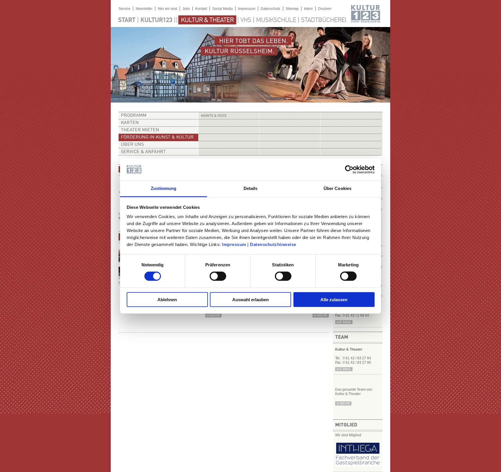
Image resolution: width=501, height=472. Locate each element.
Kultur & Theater (207, 20)
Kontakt (201, 9)
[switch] (218, 276)
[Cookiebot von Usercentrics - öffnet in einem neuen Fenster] (349, 169)
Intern (308, 9)
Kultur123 (156, 20)
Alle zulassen (333, 299)
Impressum (234, 244)
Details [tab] (251, 188)
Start (126, 20)
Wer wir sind (167, 9)
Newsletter (144, 9)
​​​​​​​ (357, 465)
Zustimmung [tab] (164, 188)
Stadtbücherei (323, 20)
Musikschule (276, 20)
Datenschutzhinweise (273, 244)
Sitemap (292, 9)
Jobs (186, 9)
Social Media (222, 9)
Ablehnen (167, 299)
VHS (245, 20)
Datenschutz (270, 9)
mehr (345, 403)
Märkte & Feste (214, 116)
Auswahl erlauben (250, 299)
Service (124, 9)
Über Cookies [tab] (337, 188)
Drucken (324, 9)
